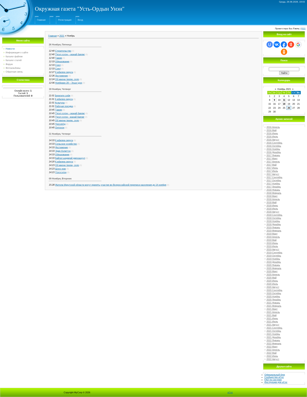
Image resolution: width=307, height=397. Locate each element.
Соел (58, 65)
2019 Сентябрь (274, 252)
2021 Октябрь (273, 331)
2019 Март (272, 233)
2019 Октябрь (273, 255)
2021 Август (272, 324)
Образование (62, 61)
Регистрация (64, 20)
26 (289, 108)
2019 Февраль (273, 230)
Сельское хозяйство (66, 144)
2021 (61, 35)
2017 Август (272, 174)
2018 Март (272, 196)
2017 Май (271, 164)
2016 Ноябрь (273, 149)
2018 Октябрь (273, 218)
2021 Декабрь (273, 337)
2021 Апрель (273, 312)
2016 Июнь (272, 133)
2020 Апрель (273, 274)
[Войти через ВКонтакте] (277, 44)
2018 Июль (272, 208)
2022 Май (271, 353)
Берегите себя (62, 95)
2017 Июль (272, 171)
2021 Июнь (272, 318)
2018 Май (271, 202)
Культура (60, 102)
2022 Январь (273, 340)
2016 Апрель (273, 127)
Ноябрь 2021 (284, 89)
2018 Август (272, 212)
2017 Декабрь (273, 186)
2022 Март (272, 346)
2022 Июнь (272, 356)
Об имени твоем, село (67, 79)
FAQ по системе (273, 379)
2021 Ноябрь (273, 334)
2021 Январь (273, 302)
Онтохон (59, 127)
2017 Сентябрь (274, 177)
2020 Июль (272, 284)
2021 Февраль (273, 306)
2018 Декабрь (273, 224)
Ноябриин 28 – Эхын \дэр (68, 83)
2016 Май (271, 130)
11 (284, 100)
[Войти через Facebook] (284, 44)
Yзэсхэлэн (60, 172)
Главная (41, 20)
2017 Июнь (272, 168)
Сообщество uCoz (274, 377)
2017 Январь (273, 155)
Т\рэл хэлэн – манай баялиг (70, 54)
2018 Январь (273, 190)
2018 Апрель (273, 199)
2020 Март (272, 271)
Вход (80, 20)
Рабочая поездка (64, 106)
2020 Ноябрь (273, 296)
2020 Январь (273, 265)
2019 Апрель (273, 237)
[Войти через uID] (269, 44)
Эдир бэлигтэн (63, 151)
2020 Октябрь (273, 293)
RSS (303, 28)
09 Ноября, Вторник (60, 178)
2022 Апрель (273, 349)
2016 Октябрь (273, 146)
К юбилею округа (64, 72)
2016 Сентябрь (274, 143)
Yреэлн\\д (60, 124)
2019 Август (272, 249)
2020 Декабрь (273, 299)
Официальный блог (274, 374)
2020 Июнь (272, 281)
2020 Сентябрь (274, 290)
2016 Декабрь (273, 152)
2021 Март (272, 309)
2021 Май (271, 315)
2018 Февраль (273, 193)
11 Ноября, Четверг (60, 134)
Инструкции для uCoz (275, 382)
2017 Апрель (273, 161)
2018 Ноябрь (273, 221)
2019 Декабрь (273, 262)
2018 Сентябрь (274, 215)
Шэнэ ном (60, 168)
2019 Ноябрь (273, 259)
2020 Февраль (273, 268)
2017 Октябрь (273, 180)
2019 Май (271, 240)
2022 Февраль (273, 343)
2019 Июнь (272, 243)
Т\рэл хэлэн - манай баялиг (69, 117)
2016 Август (272, 139)
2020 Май (271, 277)
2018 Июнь (272, 205)
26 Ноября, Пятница (60, 44)
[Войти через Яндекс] (291, 44)
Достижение (61, 75)
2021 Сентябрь (274, 328)
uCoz (230, 392)
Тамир (58, 58)
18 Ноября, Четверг (60, 89)
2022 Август (272, 359)
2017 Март (272, 158)
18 (284, 104)
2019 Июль (272, 246)
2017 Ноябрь (273, 183)
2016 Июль (272, 136)
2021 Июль (272, 321)
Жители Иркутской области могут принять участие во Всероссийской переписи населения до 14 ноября (110, 185)
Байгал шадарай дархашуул (70, 158)
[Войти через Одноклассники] (284, 52)
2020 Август (272, 287)
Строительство (63, 51)
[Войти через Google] (298, 44)
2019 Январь (273, 227)
